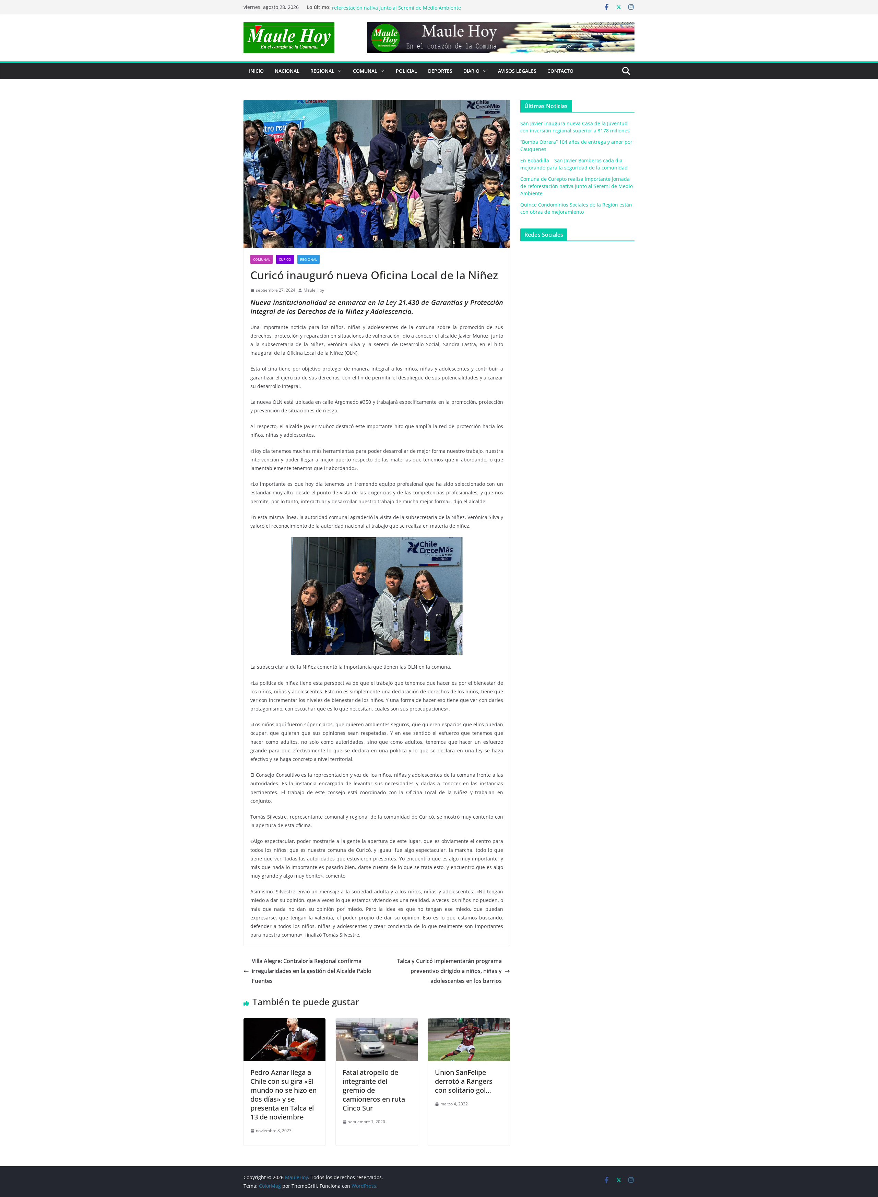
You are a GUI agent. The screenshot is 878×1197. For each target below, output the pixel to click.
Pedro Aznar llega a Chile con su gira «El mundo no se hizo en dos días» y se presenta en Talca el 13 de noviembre (283, 1095)
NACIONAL (287, 71)
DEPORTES (440, 71)
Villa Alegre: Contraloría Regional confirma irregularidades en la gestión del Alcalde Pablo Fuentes (311, 971)
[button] (338, 71)
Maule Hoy (314, 290)
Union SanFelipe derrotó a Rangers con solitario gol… (464, 1081)
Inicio (256, 71)
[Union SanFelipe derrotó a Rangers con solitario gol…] (469, 1023)
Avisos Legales (517, 71)
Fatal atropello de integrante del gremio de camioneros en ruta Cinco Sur (374, 1090)
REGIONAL (322, 71)
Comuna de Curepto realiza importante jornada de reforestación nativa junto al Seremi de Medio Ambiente (396, 10)
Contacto (560, 71)
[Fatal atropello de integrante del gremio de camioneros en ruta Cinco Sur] (377, 1023)
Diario (471, 71)
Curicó (285, 259)
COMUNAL (365, 71)
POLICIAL (406, 71)
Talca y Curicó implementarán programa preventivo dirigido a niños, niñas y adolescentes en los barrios (449, 971)
